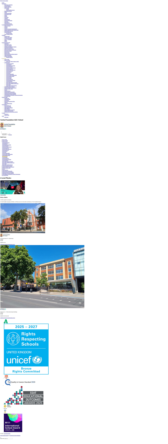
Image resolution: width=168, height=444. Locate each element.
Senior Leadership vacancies (9, 109)
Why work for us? (7, 105)
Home (3, 2)
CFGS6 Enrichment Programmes (10, 93)
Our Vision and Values (8, 4)
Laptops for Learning (8, 23)
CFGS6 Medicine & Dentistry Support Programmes (13, 95)
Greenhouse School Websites (15, 435)
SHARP (5, 40)
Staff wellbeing (7, 108)
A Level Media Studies (10, 76)
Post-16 (5, 41)
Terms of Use (6, 115)
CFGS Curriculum (7, 25)
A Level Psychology (9, 79)
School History (7, 22)
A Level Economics (5, 148)
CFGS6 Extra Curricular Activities (10, 94)
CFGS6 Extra (6, 100)
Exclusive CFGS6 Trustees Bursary (10, 87)
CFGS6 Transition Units (8, 88)
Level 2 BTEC (8, 84)
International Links (7, 14)
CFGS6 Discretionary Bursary (9, 86)
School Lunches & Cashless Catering (10, 54)
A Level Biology (9, 64)
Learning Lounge (9, 33)
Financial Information (8, 20)
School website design (4, 435)
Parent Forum (6, 52)
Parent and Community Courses (10, 50)
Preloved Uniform (9, 57)
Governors (6, 21)
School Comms (7, 53)
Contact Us (6, 114)
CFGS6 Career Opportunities (9, 92)
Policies (5, 16)
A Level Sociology (9, 81)
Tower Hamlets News (8, 103)
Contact (3, 113)
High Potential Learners (8, 31)
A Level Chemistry (9, 66)
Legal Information (7, 433)
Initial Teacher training (8, 107)
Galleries (6, 102)
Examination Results (8, 11)
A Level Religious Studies (10, 80)
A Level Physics (9, 77)
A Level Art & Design (10, 63)
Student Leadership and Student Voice (11, 30)
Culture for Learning (8, 45)
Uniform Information (8, 56)
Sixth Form (4, 58)
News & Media (4, 97)
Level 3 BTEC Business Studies (11, 82)
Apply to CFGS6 (7, 60)
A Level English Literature (6, 149)
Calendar (6, 18)
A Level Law (8, 73)
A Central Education (8, 38)
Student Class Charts (8, 37)
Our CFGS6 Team (7, 96)
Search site (2, 438)
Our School (4, 3)
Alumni (5, 15)
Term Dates (6, 17)
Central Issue (6, 98)
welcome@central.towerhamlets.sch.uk (7, 244)
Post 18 (3, 169)
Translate (10, 134)
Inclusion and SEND (7, 13)
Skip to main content (4, 0)
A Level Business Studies (10, 65)
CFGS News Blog (7, 99)
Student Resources (7, 32)
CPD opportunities (7, 106)
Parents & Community (6, 42)
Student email (7, 36)
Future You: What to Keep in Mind (12, 61)
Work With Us (4, 104)
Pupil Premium (7, 19)
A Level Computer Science (11, 67)
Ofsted (5, 12)
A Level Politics (9, 78)
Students (3, 35)
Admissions (6, 43)
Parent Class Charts (7, 51)
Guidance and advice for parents (10, 46)
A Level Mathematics (10, 74)
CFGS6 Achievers (5, 170)
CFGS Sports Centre (7, 44)
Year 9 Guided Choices (8, 34)
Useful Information (7, 55)
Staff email (6, 117)
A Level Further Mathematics (11, 75)
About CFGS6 (6, 59)
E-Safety (7, 9)
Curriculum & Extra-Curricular (7, 24)
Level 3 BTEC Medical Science (11, 85)
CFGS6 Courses (7, 62)
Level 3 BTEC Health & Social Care (12, 83)
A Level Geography (9, 71)
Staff (3, 116)
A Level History (9, 72)
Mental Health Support (10, 10)
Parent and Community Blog (9, 101)
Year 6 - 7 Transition (8, 39)
